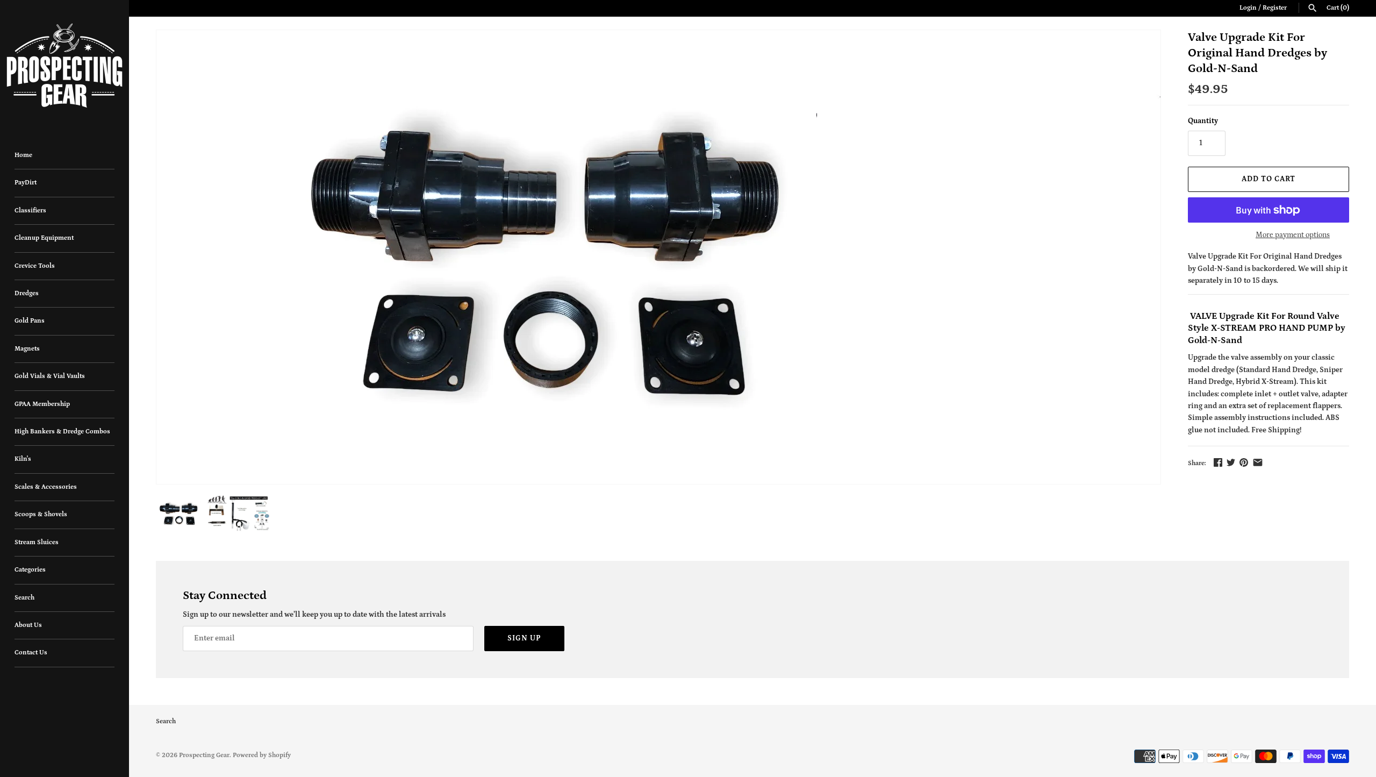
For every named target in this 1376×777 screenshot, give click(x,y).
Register (1275, 7)
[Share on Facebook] (1218, 462)
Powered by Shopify (262, 755)
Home (23, 155)
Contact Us (31, 652)
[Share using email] (1257, 462)
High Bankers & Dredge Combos (62, 431)
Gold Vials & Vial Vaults (50, 376)
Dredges (27, 293)
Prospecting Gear (204, 755)
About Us (28, 625)
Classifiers (30, 210)
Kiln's (23, 458)
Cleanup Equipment (44, 237)
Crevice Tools (35, 265)
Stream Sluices (37, 542)
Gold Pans (30, 320)
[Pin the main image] (1243, 462)
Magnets (27, 348)
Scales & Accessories (46, 486)
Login (1248, 7)
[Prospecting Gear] (64, 65)
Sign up (524, 638)
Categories (30, 569)
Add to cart (1268, 179)
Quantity (1203, 121)
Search (24, 597)
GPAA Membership (42, 404)
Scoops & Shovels (41, 514)
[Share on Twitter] (1231, 462)
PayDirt (26, 182)
